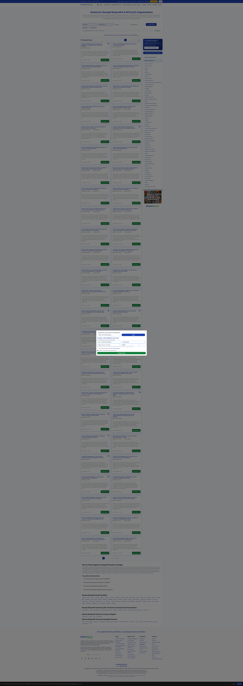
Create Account (121, 353)
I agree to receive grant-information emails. (107, 350)
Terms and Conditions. (115, 348)
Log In (133, 334)
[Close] (145, 332)
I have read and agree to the (109, 348)
